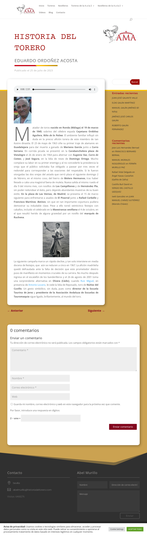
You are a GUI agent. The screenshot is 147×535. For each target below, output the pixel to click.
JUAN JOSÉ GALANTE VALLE (125, 97)
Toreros (51, 6)
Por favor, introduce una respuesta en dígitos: (35, 410)
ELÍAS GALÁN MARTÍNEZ (123, 102)
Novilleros (63, 6)
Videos (42, 12)
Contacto (60, 12)
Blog (51, 12)
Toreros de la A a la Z (81, 6)
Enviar (130, 515)
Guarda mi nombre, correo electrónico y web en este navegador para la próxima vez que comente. (67, 404)
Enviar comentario (123, 426)
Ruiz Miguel (87, 281)
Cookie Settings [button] (116, 529)
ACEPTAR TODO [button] (135, 529)
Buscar (134, 82)
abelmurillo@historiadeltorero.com (32, 490)
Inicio (41, 6)
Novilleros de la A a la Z (109, 6)
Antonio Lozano (37, 284)
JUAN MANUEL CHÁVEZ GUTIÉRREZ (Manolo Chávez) (126, 200)
